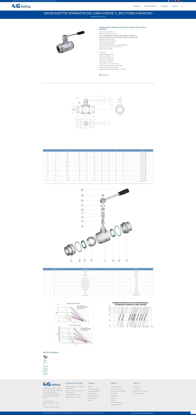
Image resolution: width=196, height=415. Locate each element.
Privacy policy (137, 386)
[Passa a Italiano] (175, 0)
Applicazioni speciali (116, 404)
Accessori (113, 398)
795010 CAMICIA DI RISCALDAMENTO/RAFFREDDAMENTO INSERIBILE (45, 368)
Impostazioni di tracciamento (141, 391)
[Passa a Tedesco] (181, 0)
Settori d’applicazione (93, 395)
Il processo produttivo (93, 391)
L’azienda (90, 386)
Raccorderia (114, 393)
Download (164, 6)
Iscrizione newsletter (139, 393)
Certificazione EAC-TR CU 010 (73, 395)
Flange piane (114, 395)
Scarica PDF (105, 75)
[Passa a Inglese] (172, 0)
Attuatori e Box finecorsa (117, 402)
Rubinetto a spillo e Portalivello (118, 391)
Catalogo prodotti (150, 6)
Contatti (175, 6)
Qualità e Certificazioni (93, 389)
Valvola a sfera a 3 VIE (116, 389)
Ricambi (113, 400)
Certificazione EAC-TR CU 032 (73, 397)
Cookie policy (137, 389)
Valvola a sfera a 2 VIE (98, 16)
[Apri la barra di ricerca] (182, 6)
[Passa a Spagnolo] (178, 0)
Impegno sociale (92, 393)
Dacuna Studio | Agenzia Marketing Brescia (142, 413)
